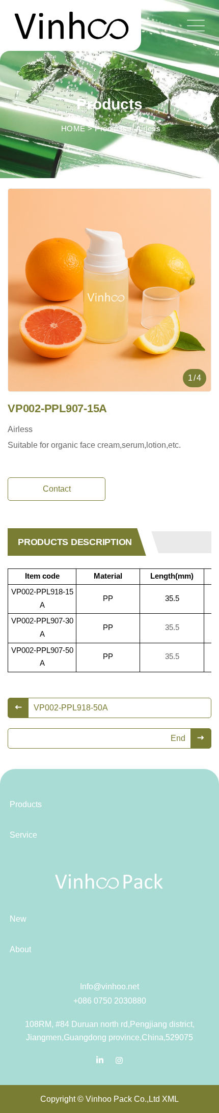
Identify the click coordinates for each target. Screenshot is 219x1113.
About (20, 949)
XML (170, 1099)
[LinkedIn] (99, 1060)
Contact (57, 488)
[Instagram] (119, 1060)
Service (23, 835)
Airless (148, 128)
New (18, 919)
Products (111, 128)
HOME (73, 128)
